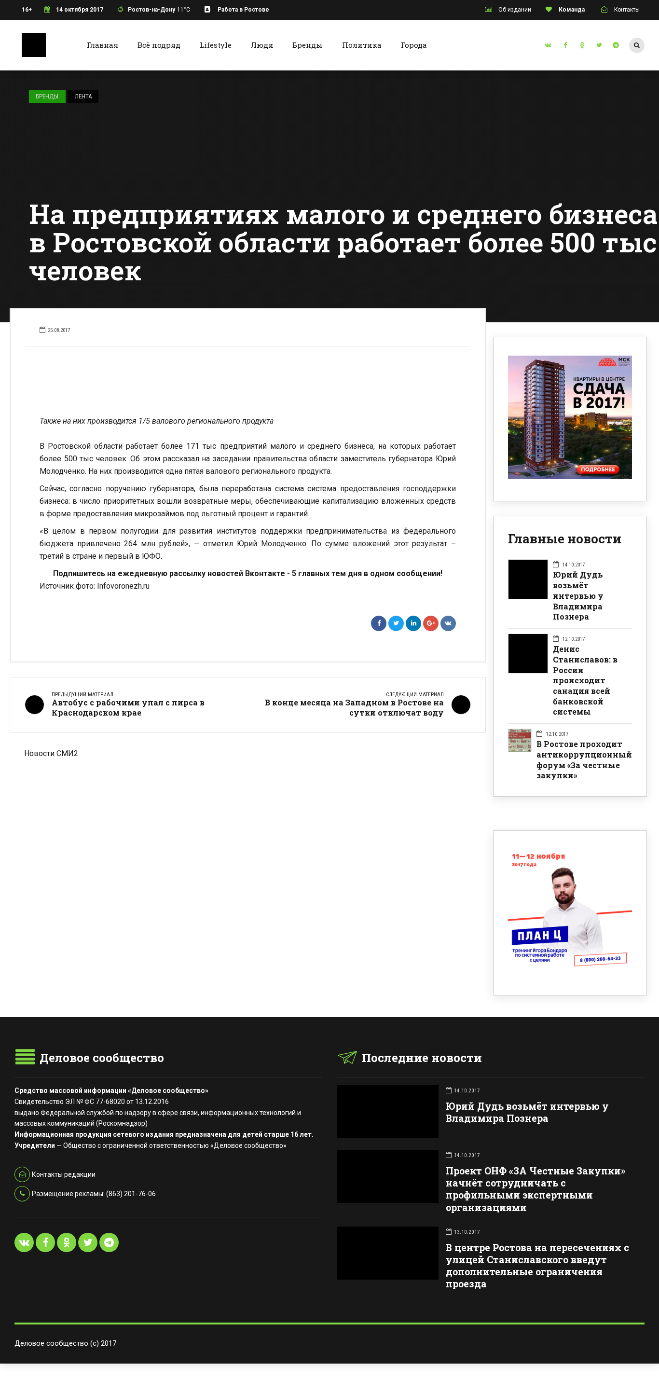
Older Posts (248, 810)
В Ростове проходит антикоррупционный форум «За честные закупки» (584, 759)
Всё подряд (158, 45)
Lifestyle (216, 45)
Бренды (307, 45)
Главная (102, 45)
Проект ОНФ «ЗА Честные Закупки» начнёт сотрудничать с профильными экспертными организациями (535, 1189)
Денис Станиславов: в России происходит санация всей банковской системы (585, 680)
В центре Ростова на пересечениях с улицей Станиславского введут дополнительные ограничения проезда (537, 1265)
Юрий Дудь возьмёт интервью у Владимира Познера (578, 595)
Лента (83, 96)
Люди (262, 45)
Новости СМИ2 (51, 753)
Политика (362, 45)
